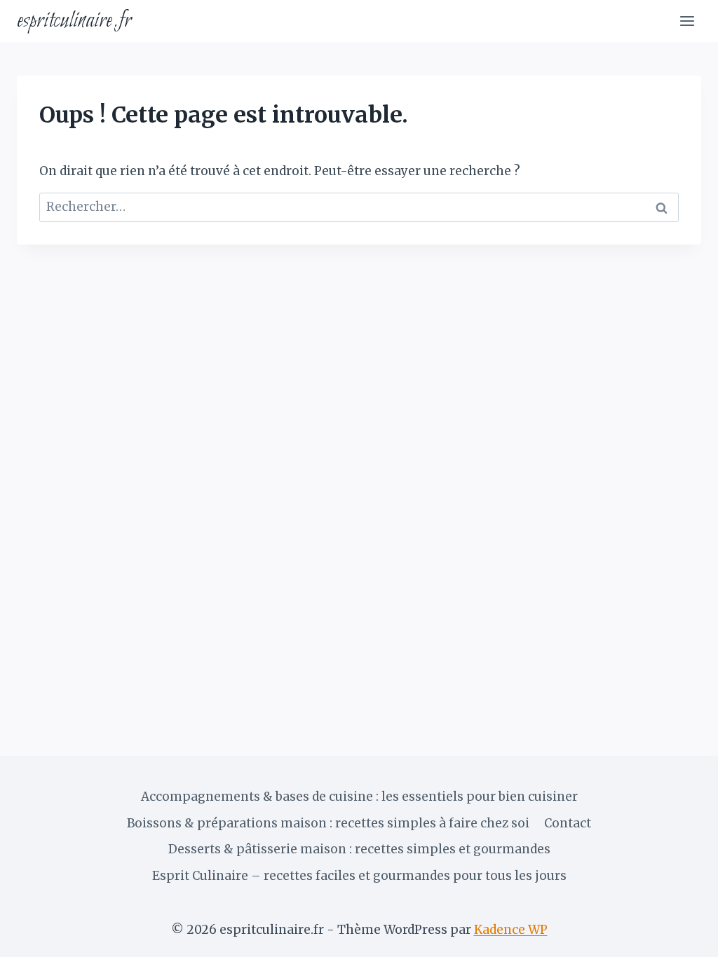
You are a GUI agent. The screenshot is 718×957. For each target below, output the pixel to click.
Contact (567, 823)
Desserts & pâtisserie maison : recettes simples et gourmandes (359, 849)
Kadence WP (511, 929)
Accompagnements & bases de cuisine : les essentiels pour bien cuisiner (359, 796)
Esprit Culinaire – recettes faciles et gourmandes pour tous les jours (359, 875)
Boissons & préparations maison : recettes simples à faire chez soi (328, 823)
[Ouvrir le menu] (686, 20)
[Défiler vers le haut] (682, 935)
